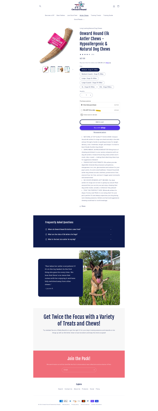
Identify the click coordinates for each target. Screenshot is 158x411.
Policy (98, 389)
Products (85, 389)
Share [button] (83, 206)
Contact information (96, 404)
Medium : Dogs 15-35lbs (90, 70)
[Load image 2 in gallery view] (53, 69)
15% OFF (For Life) (91, 110)
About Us (77, 389)
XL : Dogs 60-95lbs (88, 87)
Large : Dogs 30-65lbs (89, 78)
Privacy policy (75, 404)
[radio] (82, 105)
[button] (40, 6)
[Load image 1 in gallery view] (46, 69)
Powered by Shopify (55, 404)
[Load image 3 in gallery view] (60, 69)
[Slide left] (40, 69)
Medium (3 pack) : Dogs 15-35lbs (93, 74)
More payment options (100, 132)
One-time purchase (89, 105)
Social (92, 389)
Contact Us (68, 389)
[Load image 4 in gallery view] (67, 69)
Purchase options (85, 101)
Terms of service (85, 404)
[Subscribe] (94, 370)
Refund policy (66, 404)
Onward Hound (46, 404)
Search (60, 389)
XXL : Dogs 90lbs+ (105, 87)
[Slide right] (73, 69)
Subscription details (90, 115)
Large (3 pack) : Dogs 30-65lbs (92, 82)
